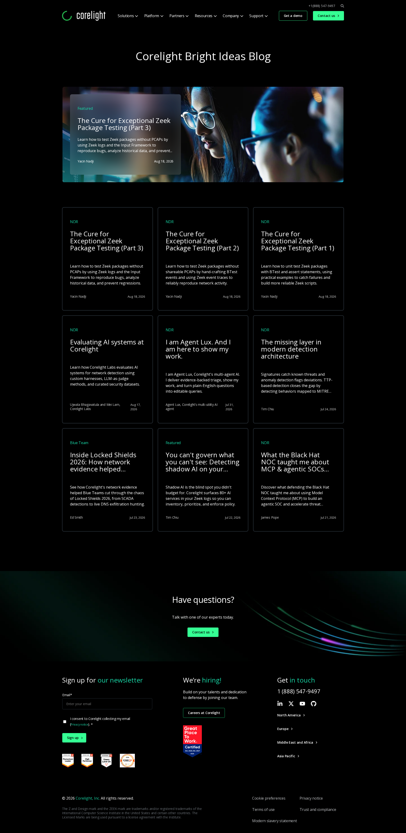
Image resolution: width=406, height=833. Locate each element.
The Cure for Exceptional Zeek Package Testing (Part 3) (106, 241)
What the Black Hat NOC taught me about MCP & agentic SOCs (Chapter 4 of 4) (295, 462)
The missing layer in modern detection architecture (291, 349)
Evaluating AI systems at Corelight (107, 345)
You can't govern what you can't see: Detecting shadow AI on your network (202, 462)
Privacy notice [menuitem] (311, 798)
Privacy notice (79, 724)
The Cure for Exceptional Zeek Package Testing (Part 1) (297, 241)
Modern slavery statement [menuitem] (274, 820)
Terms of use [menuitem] (263, 809)
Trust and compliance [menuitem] (318, 809)
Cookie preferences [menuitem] (268, 798)
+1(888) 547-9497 (321, 6)
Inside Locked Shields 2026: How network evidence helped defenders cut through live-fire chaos (105, 462)
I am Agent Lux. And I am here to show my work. (198, 349)
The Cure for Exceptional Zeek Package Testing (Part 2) (202, 241)
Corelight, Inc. (88, 798)
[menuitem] (127, 16)
